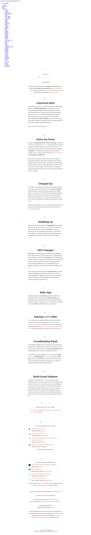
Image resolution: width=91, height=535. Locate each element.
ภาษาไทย (7, 61)
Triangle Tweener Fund (57, 152)
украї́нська (7, 65)
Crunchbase (44, 144)
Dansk (6, 21)
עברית (6, 53)
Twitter (5, 3)
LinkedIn (48, 90)
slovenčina (7, 56)
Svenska (6, 52)
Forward (47, 495)
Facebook (58, 90)
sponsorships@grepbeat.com (43, 517)
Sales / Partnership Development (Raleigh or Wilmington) (44, 464)
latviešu (6, 55)
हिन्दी (6, 29)
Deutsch (6, 27)
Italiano (6, 34)
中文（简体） (8, 16)
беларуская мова (8, 13)
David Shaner (31, 356)
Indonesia (7, 32)
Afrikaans (7, 12)
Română (6, 47)
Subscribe (4, 5)
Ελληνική (7, 28)
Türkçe (6, 62)
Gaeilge (6, 31)
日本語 (6, 36)
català (6, 15)
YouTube (53, 90)
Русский (6, 49)
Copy (19, 0)
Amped (40, 466)
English (6, 9)
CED (46, 446)
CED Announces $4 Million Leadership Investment (42, 444)
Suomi (6, 24)
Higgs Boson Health (47, 480)
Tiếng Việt (7, 66)
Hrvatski (6, 19)
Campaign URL (3, 0)
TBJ (35, 209)
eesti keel (7, 22)
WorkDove (43, 442)
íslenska (6, 33)
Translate (4, 8)
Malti (6, 42)
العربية (6, 11)
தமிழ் (6, 60)
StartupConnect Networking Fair (35, 324)
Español (6, 50)
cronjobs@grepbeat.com (42, 485)
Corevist (43, 430)
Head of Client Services (36, 469)
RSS (3, 7)
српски (6, 59)
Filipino (6, 64)
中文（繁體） (8, 18)
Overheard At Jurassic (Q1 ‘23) (38, 433)
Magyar (6, 30)
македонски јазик (8, 40)
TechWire (30, 209)
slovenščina (7, 58)
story (29, 267)
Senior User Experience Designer (38, 478)
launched (32, 108)
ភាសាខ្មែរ (6, 37)
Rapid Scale (46, 475)
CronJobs (43, 483)
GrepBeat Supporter (56, 513)
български (7, 14)
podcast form (55, 92)
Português (7, 45)
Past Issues (4, 6)
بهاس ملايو (7, 41)
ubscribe (56, 499)
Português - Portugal (9, 46)
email (52, 507)
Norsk (6, 43)
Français (6, 25)
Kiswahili (7, 51)
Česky (6, 20)
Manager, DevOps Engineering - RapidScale (41, 473)
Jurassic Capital (45, 435)
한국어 (6, 38)
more (29, 237)
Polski (6, 44)
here (46, 126)
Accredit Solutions (48, 471)
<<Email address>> (49, 529)
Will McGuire (49, 354)
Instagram (58, 501)
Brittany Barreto (47, 356)
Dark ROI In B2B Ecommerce (37, 428)
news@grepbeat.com (56, 491)
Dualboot (45, 380)
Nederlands (7, 23)
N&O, (59, 207)
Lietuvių (6, 54)
